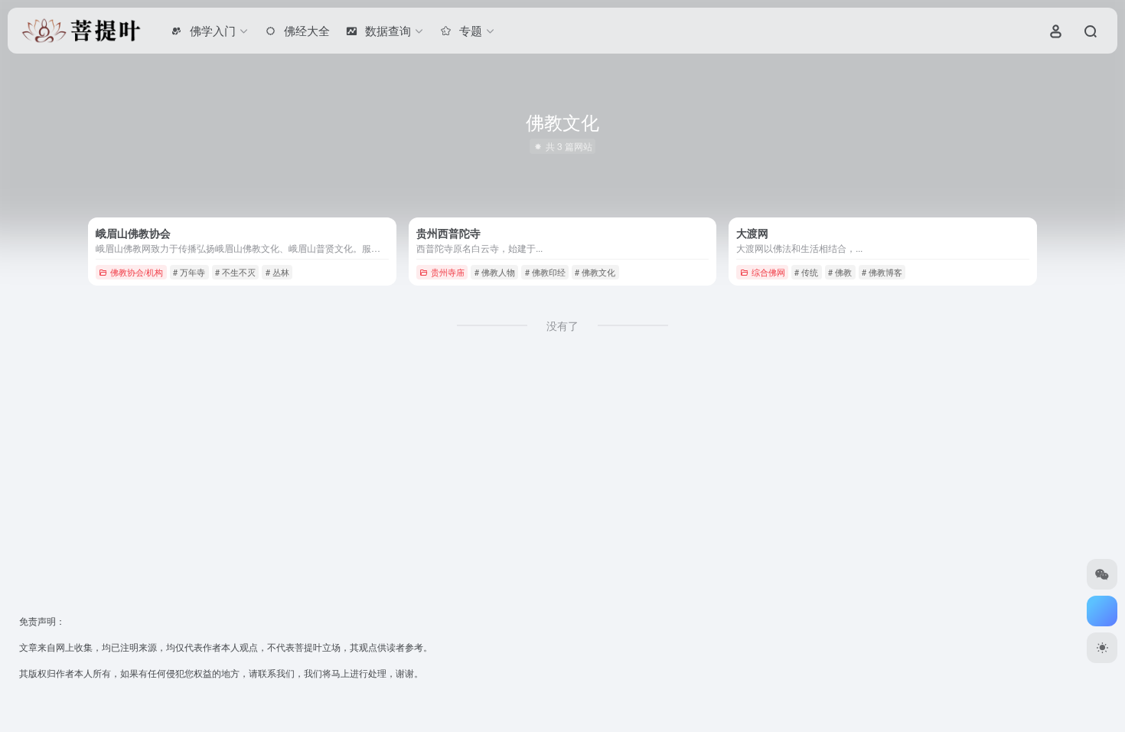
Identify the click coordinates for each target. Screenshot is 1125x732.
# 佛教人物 (494, 272)
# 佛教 (840, 272)
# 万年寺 (189, 272)
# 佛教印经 (545, 272)
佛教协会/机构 (136, 272)
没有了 (562, 325)
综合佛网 (768, 272)
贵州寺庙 (448, 272)
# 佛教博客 (882, 272)
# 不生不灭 (235, 272)
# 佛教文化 (595, 272)
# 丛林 (277, 272)
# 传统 (806, 272)
